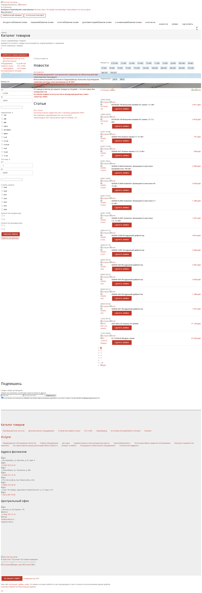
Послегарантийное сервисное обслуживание (152, 443)
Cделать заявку (122, 126)
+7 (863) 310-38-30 (8, 485)
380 (5, 119)
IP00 (5, 187)
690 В (6, 134)
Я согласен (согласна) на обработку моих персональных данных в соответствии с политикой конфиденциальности (51, 398)
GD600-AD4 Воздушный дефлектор (127, 265)
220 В (6, 126)
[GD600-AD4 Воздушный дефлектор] (104, 269)
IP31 (5, 206)
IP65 (5, 209)
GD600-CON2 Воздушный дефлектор (128, 235)
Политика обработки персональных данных (18, 562)
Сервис (175, 24)
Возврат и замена (69, 445)
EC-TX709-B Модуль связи (123, 338)
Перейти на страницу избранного (15, 55)
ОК (2, 591)
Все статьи (38, 110)
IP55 (5, 202)
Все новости (39, 72)
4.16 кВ (6, 145)
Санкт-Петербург (48, 9)
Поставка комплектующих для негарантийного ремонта (35, 445)
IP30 (5, 198)
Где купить (187, 24)
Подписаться (50, 395)
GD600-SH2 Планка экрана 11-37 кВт (128, 136)
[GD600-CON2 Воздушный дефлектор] (104, 240)
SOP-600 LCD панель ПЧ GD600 (125, 323)
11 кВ (6, 156)
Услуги (6, 437)
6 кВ (5, 148)
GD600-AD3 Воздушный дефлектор (127, 279)
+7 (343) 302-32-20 (8, 465)
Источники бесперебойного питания (126, 431)
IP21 (5, 195)
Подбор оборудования (49, 443)
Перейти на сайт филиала (12, 15)
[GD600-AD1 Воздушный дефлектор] (104, 313)
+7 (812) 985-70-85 (8, 495)
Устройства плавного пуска (69, 431)
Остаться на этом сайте (35, 15)
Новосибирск (72, 9)
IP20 (5, 191)
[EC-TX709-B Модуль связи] (104, 342)
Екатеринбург (60, 9)
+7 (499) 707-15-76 (8, 514)
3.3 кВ (6, 141)
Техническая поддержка (129, 445)
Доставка (66, 443)
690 (5, 122)
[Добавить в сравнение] (105, 134)
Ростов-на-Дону (84, 9)
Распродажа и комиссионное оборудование (97, 445)
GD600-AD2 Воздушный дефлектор (127, 294)
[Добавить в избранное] (112, 134)
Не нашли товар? (12, 578)
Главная (4, 33)
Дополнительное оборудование (41, 431)
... (101, 360)
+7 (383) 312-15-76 (8, 475)
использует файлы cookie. (19, 584)
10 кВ (6, 152)
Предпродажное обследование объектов (19, 443)
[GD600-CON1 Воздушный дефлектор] (104, 254)
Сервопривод (101, 431)
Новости (163, 24)
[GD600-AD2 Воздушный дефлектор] (104, 299)
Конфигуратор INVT (31, 578)
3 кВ (5, 137)
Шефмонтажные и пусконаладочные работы (92, 443)
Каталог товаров (12, 424)
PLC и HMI (88, 431)
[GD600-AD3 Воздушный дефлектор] (104, 284)
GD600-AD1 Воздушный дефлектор (127, 309)
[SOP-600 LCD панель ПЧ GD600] (104, 328)
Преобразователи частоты (14, 431)
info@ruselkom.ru (7, 519)
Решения (147, 431)
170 (102, 363)
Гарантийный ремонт (122, 443)
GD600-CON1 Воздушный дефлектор (128, 250)
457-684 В (7, 130)
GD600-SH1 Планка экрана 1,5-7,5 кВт (128, 151)
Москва (37, 9)
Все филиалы (6, 7)
